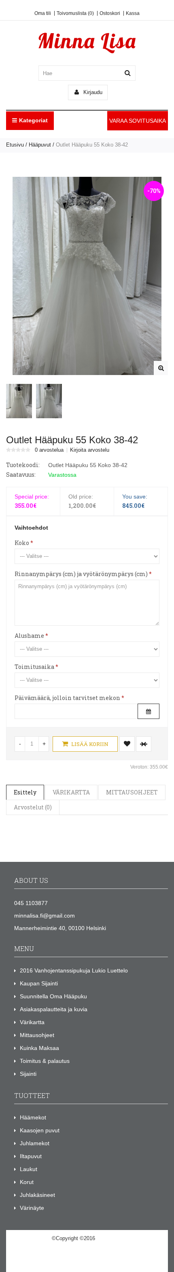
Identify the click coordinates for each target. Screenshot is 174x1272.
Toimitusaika (34, 667)
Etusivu (15, 145)
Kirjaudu (92, 92)
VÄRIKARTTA (71, 792)
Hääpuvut (40, 145)
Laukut (28, 1169)
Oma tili (42, 13)
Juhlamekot (34, 1143)
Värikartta (32, 1022)
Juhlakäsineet (37, 1195)
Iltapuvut (31, 1156)
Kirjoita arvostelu (89, 450)
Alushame (29, 635)
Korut (27, 1182)
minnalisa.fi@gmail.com (44, 915)
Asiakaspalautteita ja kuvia (53, 1009)
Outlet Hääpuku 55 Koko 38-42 (92, 145)
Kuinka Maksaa (39, 1048)
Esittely (25, 792)
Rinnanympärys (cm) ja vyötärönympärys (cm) (81, 574)
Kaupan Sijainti (39, 983)
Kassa (133, 13)
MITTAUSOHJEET (132, 792)
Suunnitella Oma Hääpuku (53, 996)
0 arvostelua (49, 450)
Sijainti (28, 1074)
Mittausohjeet (37, 1035)
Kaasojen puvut (39, 1130)
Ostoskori (110, 13)
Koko (22, 543)
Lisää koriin (89, 744)
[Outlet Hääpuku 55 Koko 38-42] (161, 368)
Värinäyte (32, 1208)
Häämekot (33, 1117)
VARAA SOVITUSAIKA (137, 120)
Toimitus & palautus (45, 1061)
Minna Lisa (109, 1238)
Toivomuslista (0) (75, 13)
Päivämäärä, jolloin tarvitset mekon (67, 698)
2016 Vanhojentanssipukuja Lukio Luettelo (74, 970)
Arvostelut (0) (33, 807)
